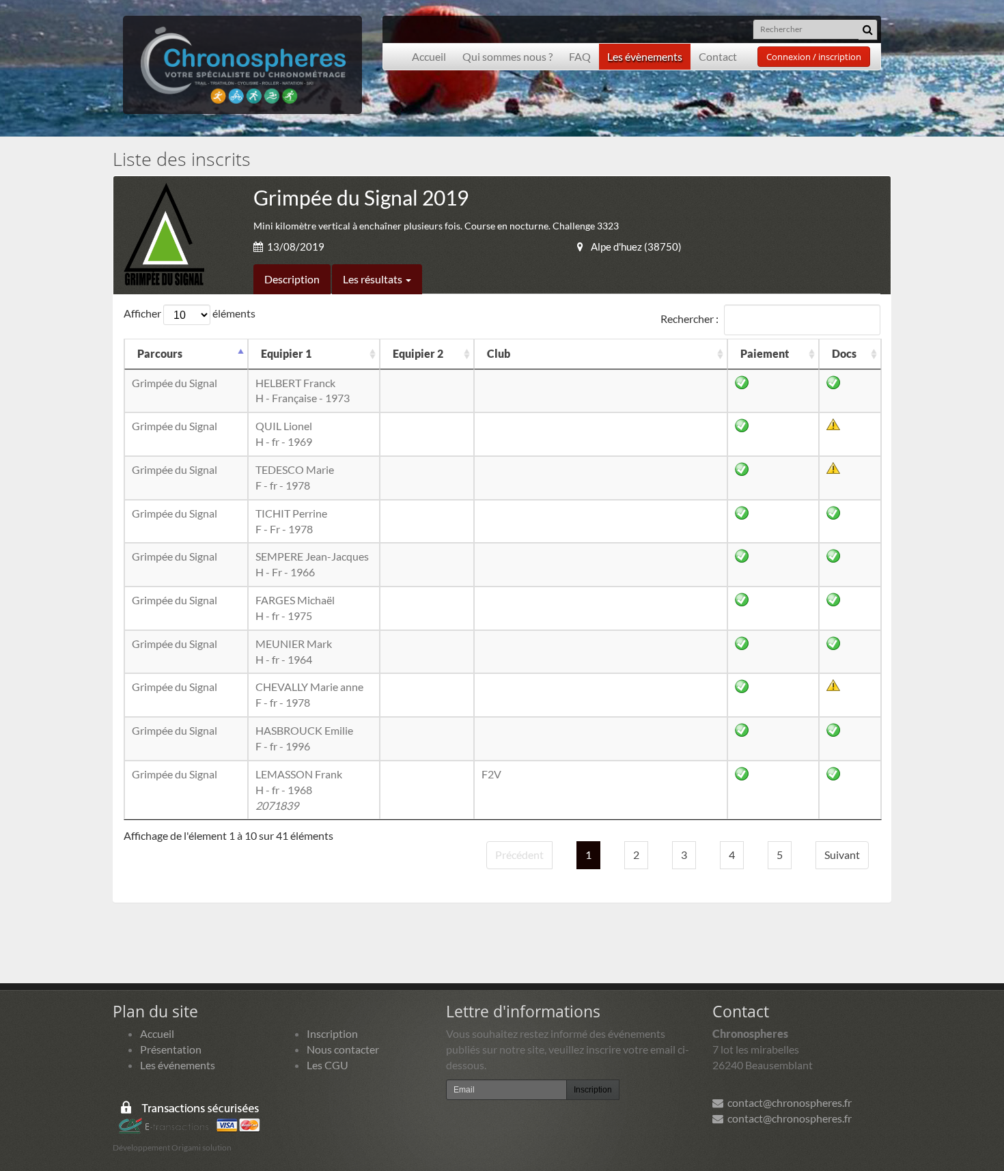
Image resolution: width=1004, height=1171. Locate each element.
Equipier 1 (286, 353)
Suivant (842, 854)
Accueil (429, 56)
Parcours (159, 353)
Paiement (764, 353)
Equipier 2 (418, 353)
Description (292, 278)
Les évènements (644, 56)
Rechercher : (689, 317)
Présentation (170, 1049)
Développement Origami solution (172, 1147)
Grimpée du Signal (174, 382)
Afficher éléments (189, 313)
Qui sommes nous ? (507, 56)
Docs (844, 353)
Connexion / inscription (813, 57)
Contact (718, 56)
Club (498, 353)
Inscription (332, 1033)
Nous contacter (343, 1049)
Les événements (177, 1064)
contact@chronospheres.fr (787, 1102)
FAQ (580, 56)
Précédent (519, 854)
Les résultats (373, 278)
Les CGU (327, 1064)
